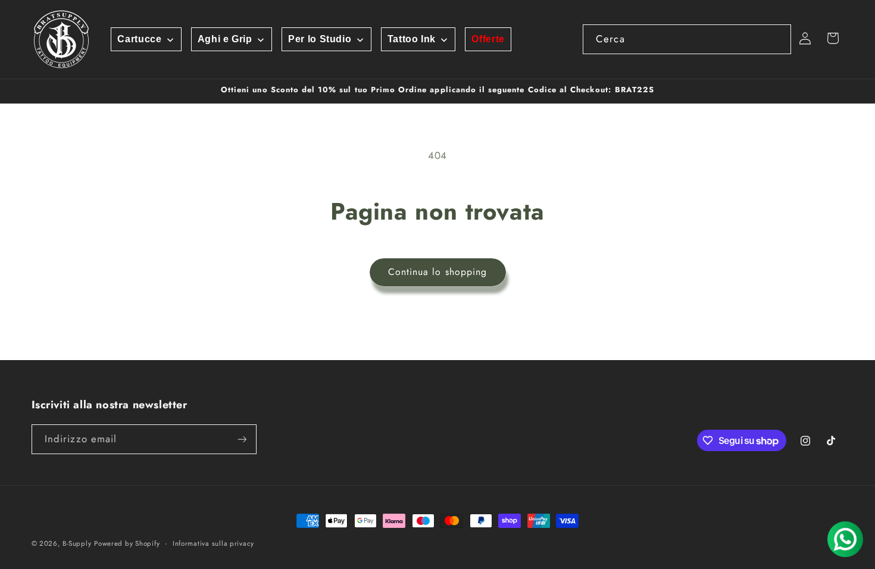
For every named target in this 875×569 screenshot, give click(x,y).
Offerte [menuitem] (487, 39)
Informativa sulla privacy (213, 543)
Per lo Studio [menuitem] (319, 39)
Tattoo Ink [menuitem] (412, 39)
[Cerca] (776, 38)
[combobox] (686, 39)
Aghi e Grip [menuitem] (225, 39)
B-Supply (76, 543)
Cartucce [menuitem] (139, 39)
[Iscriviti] (241, 439)
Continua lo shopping (437, 272)
